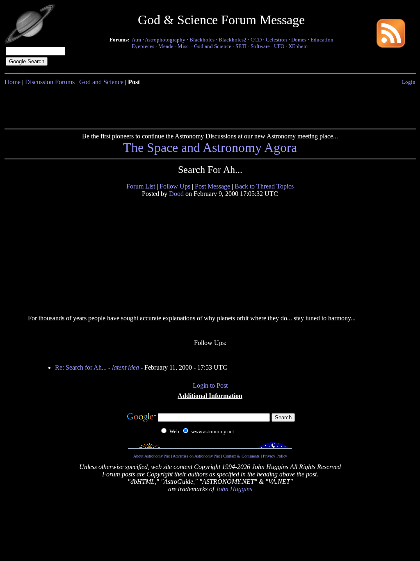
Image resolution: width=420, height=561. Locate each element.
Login (408, 82)
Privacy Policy (275, 456)
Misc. (184, 46)
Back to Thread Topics (264, 186)
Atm (136, 40)
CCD (256, 40)
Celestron (276, 40)
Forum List (140, 186)
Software (260, 46)
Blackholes (202, 40)
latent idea (125, 367)
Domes (298, 40)
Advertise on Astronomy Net (196, 456)
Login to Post (210, 385)
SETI (241, 46)
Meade (165, 46)
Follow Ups (175, 186)
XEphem (298, 46)
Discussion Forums (50, 81)
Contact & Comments (241, 456)
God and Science (212, 46)
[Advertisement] (210, 105)
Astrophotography (165, 40)
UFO (279, 46)
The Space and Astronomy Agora (210, 147)
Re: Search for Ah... (81, 367)
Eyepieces (143, 46)
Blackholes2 (233, 40)
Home (13, 81)
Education (321, 40)
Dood (176, 193)
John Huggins (234, 488)
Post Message (212, 186)
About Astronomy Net (151, 456)
